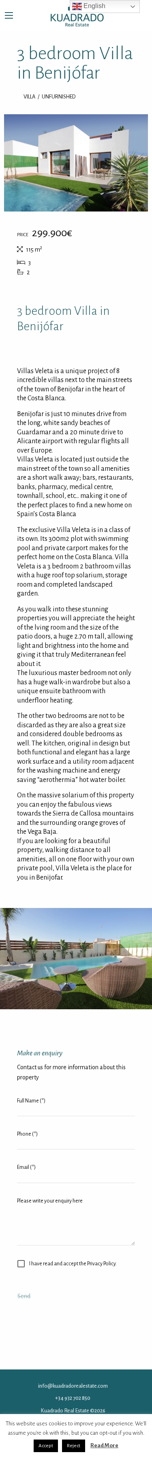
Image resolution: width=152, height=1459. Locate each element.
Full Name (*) (31, 1101)
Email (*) (26, 1167)
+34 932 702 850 (72, 1398)
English (93, 5)
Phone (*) (27, 1134)
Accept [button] (46, 1445)
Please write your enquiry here (50, 1201)
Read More (104, 1445)
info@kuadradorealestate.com (73, 1386)
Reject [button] (73, 1445)
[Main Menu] (9, 15)
